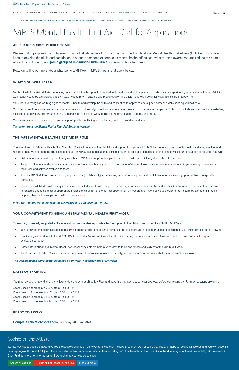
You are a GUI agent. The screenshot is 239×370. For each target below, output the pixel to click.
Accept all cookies (20, 363)
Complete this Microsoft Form (35, 322)
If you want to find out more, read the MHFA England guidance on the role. (60, 202)
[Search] (224, 13)
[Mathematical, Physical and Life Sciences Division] (42, 2)
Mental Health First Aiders (112, 20)
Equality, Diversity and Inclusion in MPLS (39, 20)
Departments (58, 12)
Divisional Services (102, 12)
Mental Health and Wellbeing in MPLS (79, 20)
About (17, 12)
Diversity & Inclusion (133, 12)
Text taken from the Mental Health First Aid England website (51, 126)
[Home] (16, 21)
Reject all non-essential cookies (55, 363)
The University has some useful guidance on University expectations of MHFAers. (65, 260)
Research (78, 12)
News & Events (36, 12)
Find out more (87, 363)
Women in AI (160, 12)
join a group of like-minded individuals (78, 62)
